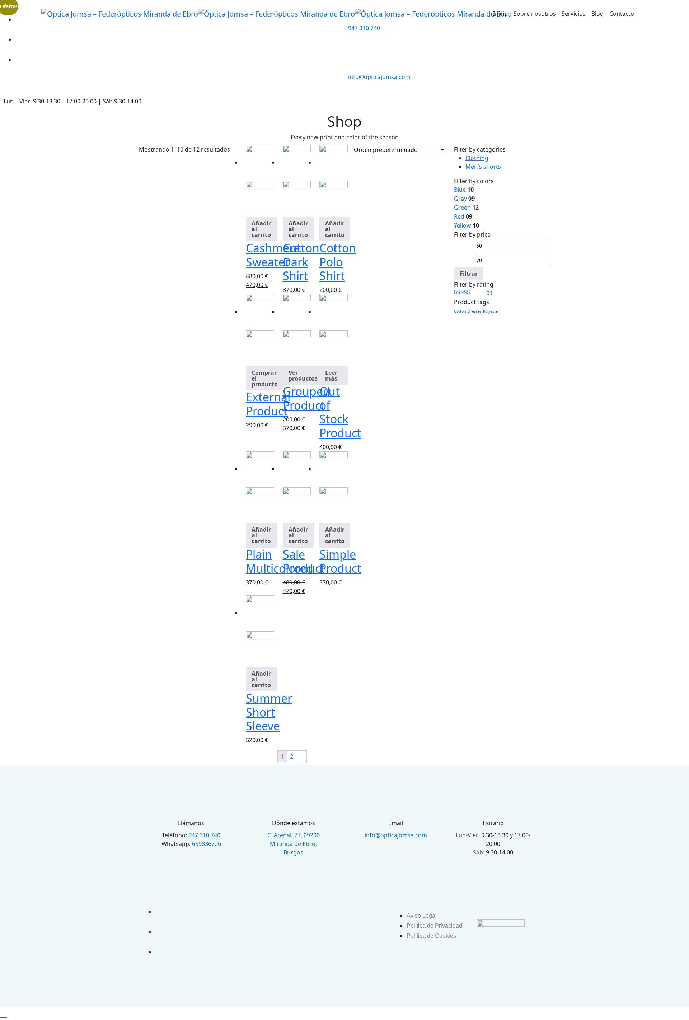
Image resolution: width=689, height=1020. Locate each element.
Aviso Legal (422, 916)
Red (459, 216)
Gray (460, 198)
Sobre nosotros (535, 14)
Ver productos (303, 375)
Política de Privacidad (434, 926)
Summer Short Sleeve (269, 711)
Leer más (331, 375)
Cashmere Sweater (273, 254)
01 (473, 293)
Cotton (460, 311)
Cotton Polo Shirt (337, 261)
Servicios (574, 14)
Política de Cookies (431, 936)
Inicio (500, 14)
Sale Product (304, 561)
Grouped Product (306, 398)
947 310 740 (364, 28)
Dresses (475, 311)
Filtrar (469, 274)
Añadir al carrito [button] (261, 229)
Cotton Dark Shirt (301, 261)
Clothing (476, 158)
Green (462, 207)
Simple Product (340, 561)
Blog (597, 14)
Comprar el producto (265, 378)
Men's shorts (483, 167)
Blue (460, 190)
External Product (268, 403)
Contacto (621, 14)
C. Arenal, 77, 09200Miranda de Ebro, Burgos (293, 843)
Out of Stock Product (340, 411)
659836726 (206, 844)
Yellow (462, 225)
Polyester (491, 311)
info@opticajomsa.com (379, 77)
